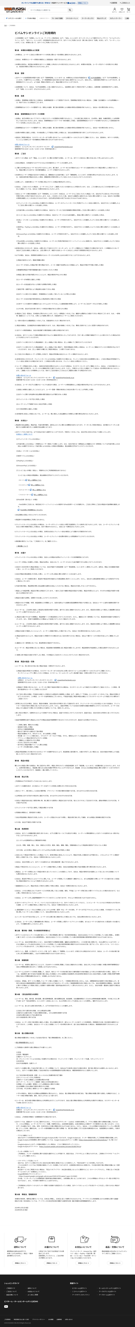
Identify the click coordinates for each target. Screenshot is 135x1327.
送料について (32, 1288)
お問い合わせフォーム (22, 144)
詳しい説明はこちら (34, 480)
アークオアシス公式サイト (107, 1291)
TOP (5, 25)
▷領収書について (22, 546)
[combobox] (48, 10)
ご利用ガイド (125, 3)
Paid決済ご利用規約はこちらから (31, 510)
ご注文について (11, 1291)
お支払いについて (33, 1291)
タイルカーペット (72, 18)
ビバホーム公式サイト (79, 1288)
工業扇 (127, 18)
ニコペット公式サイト (79, 1291)
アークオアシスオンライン (81, 1295)
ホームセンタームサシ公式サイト (110, 1288)
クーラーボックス (88, 18)
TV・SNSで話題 (57, 18)
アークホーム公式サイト (107, 1295)
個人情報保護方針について (25, 1042)
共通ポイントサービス (53, 3)
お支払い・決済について (24, 434)
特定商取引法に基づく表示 (21, 1319)
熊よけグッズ (101, 18)
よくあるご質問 (33, 1295)
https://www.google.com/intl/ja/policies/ (93, 1140)
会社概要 (50, 1319)
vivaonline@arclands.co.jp (63, 147)
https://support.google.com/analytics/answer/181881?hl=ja (60, 1146)
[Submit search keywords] (70, 10)
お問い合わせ (69, 1319)
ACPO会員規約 (95, 78)
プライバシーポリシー (38, 1319)
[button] (114, 10)
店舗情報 (114, 3)
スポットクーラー (116, 18)
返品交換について (12, 1295)
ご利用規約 (7, 1319)
